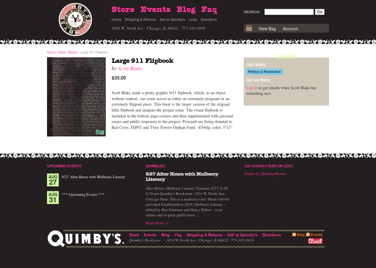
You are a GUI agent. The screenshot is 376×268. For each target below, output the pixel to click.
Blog (186, 10)
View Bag (267, 28)
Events (155, 10)
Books (73, 52)
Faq (209, 10)
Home (116, 19)
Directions (209, 19)
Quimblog (155, 166)
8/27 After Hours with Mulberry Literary (93, 176)
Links (193, 19)
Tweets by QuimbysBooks (265, 173)
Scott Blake (130, 68)
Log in (251, 87)
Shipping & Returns (140, 19)
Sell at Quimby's (172, 19)
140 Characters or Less (268, 166)
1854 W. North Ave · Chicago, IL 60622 (145, 28)
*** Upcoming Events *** (83, 194)
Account (290, 28)
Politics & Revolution (264, 71)
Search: (252, 11)
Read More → (157, 222)
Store (123, 10)
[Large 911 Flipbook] (76, 97)
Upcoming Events (64, 166)
